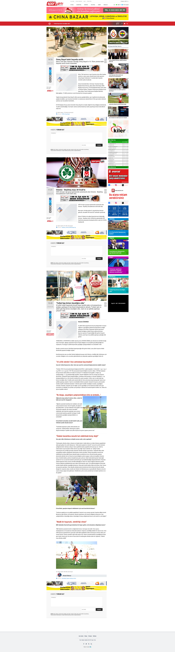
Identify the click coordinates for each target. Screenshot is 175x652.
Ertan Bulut (64, 578)
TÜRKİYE (111, 238)
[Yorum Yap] (50, 81)
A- (105, 62)
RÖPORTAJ (112, 276)
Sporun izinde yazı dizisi (71, 578)
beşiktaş (63, 227)
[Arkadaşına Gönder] (50, 76)
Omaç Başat (67, 114)
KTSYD (63, 114)
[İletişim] (124, 23)
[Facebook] (50, 68)
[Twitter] (50, 71)
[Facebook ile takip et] (83, 644)
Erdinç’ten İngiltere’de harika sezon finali (63, 23)
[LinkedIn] (50, 74)
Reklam (94, 636)
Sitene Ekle (89, 1)
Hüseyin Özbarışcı (67, 575)
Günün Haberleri (79, 1)
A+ (105, 59)
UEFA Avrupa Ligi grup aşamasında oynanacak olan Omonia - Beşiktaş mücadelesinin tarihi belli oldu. (79, 193)
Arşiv (85, 1)
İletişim (90, 636)
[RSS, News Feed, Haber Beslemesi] (89, 644)
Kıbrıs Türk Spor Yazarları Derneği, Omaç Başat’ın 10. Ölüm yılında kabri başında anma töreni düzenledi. (80, 62)
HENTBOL (112, 219)
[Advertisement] (39, 47)
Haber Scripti (86, 647)
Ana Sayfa (72, 1)
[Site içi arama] (127, 23)
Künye (85, 636)
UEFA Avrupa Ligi (72, 227)
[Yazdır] (50, 79)
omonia (67, 227)
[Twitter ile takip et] (86, 644)
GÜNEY (111, 257)
